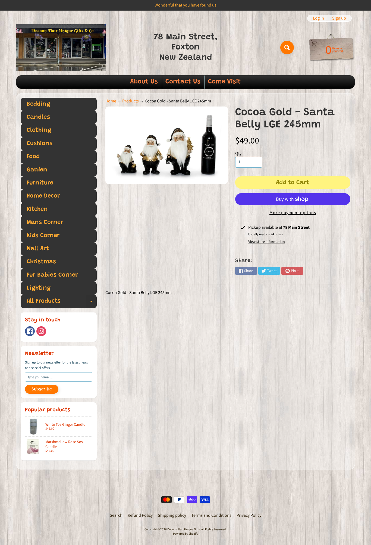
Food (33, 157)
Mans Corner (45, 222)
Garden (37, 170)
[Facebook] (30, 331)
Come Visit (224, 82)
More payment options (292, 213)
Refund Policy (140, 515)
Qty (238, 153)
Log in (318, 18)
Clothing (39, 130)
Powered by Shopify (185, 534)
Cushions (39, 144)
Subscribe (42, 389)
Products (130, 101)
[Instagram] (41, 331)
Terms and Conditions (211, 515)
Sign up (339, 18)
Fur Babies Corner (52, 275)
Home (110, 101)
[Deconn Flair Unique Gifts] (61, 47)
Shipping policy (172, 515)
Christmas (41, 262)
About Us (144, 82)
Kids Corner (43, 236)
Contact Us (182, 82)
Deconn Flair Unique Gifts (183, 529)
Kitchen (37, 209)
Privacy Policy (249, 515)
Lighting (39, 288)
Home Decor (43, 196)
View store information (266, 242)
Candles (38, 117)
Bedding (38, 104)
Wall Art (38, 249)
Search (116, 515)
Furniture (40, 183)
